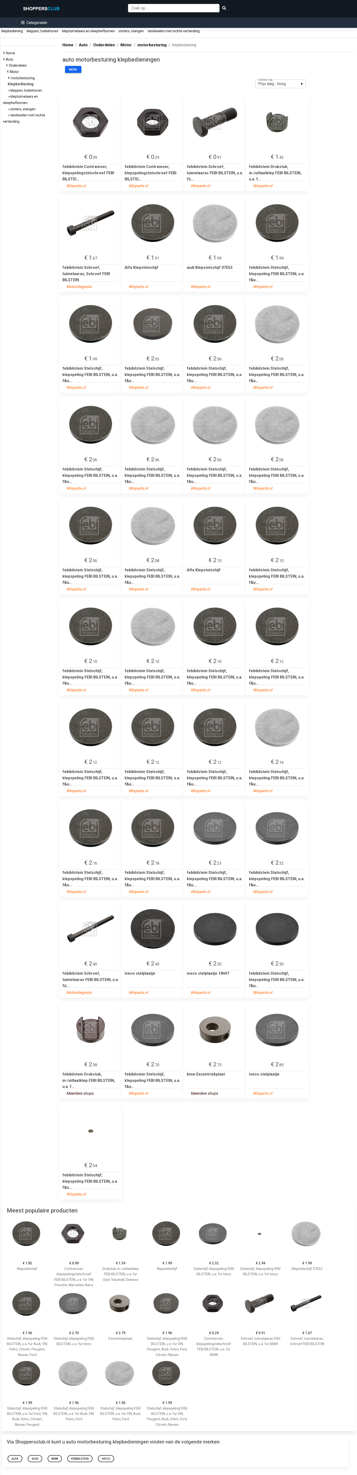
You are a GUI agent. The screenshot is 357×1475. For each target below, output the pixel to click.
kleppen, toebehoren (42, 31)
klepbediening (12, 31)
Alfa (14, 1458)
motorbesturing (23, 78)
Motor (15, 72)
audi (35, 1458)
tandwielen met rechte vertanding (173, 31)
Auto (10, 59)
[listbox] (280, 84)
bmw (54, 1458)
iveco (106, 1458)
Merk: (73, 69)
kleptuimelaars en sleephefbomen (88, 31)
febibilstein (80, 1458)
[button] (34, 22)
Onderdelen (18, 65)
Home (11, 53)
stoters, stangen (131, 31)
